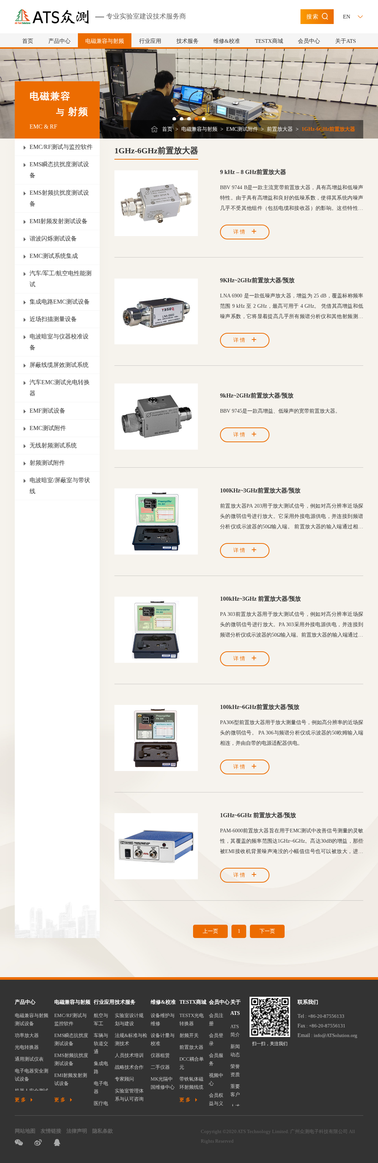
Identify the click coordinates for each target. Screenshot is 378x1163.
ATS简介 (235, 1030)
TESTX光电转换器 (191, 1019)
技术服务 (187, 41)
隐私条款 (102, 1131)
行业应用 (150, 41)
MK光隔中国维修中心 (163, 1083)
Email (304, 1035)
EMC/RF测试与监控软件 (70, 1019)
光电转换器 (27, 1047)
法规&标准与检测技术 (131, 1039)
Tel (301, 1016)
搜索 (312, 17)
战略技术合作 (129, 1067)
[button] (174, 119)
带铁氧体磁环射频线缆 (191, 1083)
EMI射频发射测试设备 (70, 1079)
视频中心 (216, 1079)
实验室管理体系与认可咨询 (129, 1095)
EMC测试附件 (242, 129)
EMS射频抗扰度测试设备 (71, 1059)
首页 (27, 41)
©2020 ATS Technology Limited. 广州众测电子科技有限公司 (285, 1131)
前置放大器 (280, 129)
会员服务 (216, 1059)
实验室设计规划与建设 (129, 1019)
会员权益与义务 (216, 1103)
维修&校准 (226, 41)
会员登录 (216, 1039)
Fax (301, 1026)
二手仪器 (160, 1067)
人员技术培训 (129, 1055)
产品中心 (59, 41)
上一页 (210, 931)
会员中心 (309, 41)
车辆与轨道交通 (101, 1043)
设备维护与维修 (163, 1019)
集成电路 (101, 1067)
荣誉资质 (235, 1070)
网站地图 (25, 1131)
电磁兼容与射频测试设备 (31, 1019)
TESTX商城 (269, 41)
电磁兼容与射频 (104, 41)
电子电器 (101, 1087)
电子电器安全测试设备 (31, 1075)
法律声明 (76, 1131)
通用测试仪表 (29, 1059)
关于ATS (345, 41)
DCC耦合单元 (191, 1063)
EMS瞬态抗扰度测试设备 (71, 1039)
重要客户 (235, 1090)
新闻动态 (235, 1050)
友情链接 (51, 1131)
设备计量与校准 (163, 1039)
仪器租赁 (160, 1055)
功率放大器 (27, 1035)
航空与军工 (101, 1019)
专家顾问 (124, 1079)
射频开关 (189, 1035)
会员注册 (216, 1019)
